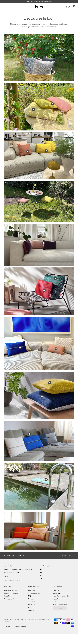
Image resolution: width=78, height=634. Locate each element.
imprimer (56, 590)
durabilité (7, 596)
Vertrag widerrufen (59, 608)
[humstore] (39, 6)
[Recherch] (66, 6)
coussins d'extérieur (11, 590)
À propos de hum (34, 593)
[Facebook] (41, 569)
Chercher (31, 590)
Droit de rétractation (60, 605)
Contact (31, 611)
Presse (30, 599)
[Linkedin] (41, 578)
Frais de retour (58, 602)
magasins (31, 602)
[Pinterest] (41, 575)
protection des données (61, 596)
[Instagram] (41, 572)
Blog (29, 608)
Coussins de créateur (11, 593)
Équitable (31, 605)
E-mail (6, 576)
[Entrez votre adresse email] (36, 580)
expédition (56, 599)
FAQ (29, 596)
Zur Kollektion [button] (66, 555)
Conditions (56, 593)
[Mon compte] (69, 6)
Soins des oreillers (10, 599)
